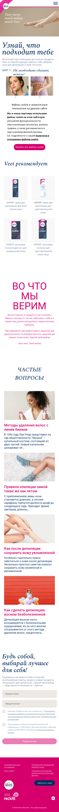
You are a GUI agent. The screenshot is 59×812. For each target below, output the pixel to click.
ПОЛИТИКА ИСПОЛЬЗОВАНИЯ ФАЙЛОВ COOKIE (43, 766)
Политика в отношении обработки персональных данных (43, 773)
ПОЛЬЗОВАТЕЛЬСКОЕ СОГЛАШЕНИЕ (12, 766)
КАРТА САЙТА (9, 771)
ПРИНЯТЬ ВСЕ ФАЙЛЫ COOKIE (29, 147)
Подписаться (29, 741)
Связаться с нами (44, 783)
